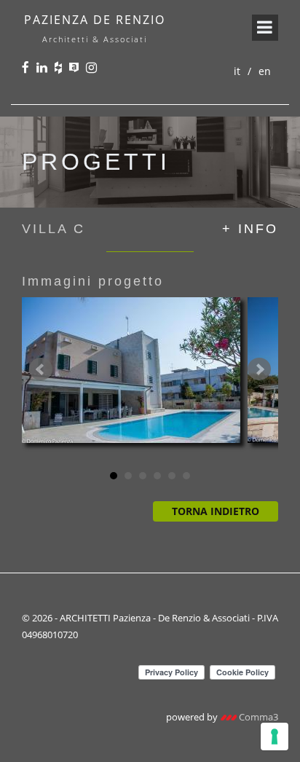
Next (259, 369)
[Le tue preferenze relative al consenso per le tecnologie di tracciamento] (274, 736)
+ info (250, 228)
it (237, 71)
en (264, 71)
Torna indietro (215, 511)
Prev (40, 369)
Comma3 (257, 716)
